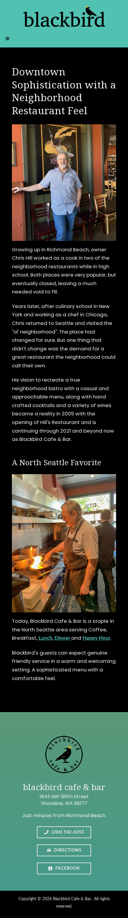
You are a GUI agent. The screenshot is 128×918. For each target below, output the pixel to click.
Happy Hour (96, 638)
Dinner (62, 638)
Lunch (45, 638)
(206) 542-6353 (67, 832)
